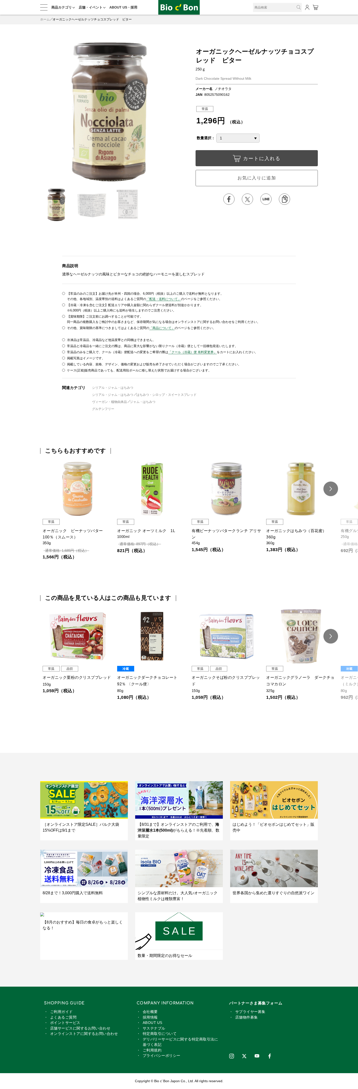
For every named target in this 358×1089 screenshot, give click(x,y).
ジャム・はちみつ (142, 402)
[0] (315, 7)
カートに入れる (262, 158)
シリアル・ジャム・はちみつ (112, 387)
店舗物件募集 (246, 1017)
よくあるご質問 (63, 1017)
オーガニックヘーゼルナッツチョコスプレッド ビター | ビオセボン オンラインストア (179, 7)
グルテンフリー (103, 409)
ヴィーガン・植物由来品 (109, 402)
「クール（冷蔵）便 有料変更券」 (192, 352)
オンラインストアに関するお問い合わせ (84, 1033)
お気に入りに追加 (256, 177)
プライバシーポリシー (161, 1055)
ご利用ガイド (61, 1012)
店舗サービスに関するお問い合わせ (80, 1028)
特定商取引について (160, 1033)
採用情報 (150, 1017)
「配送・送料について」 (163, 299)
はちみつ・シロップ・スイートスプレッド (166, 395)
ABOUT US (152, 1023)
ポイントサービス (65, 1023)
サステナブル (154, 1028)
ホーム (45, 19)
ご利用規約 (152, 1050)
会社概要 (150, 1012)
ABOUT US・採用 (123, 7)
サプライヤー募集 (250, 1012)
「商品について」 (162, 328)
